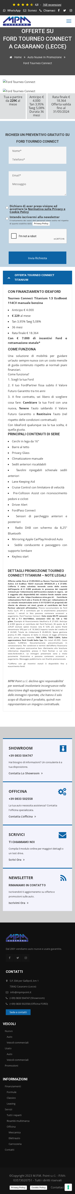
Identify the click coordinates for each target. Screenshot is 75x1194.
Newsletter (21, 877)
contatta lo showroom (24, 773)
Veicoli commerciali (17, 1042)
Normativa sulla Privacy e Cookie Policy (37, 210)
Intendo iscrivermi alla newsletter (35, 217)
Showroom (21, 748)
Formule (11, 1092)
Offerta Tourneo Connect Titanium (34, 277)
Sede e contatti (18, 1012)
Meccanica (15, 1132)
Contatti (9, 1149)
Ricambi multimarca (18, 1121)
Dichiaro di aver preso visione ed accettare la (37, 209)
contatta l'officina (21, 816)
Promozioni (11, 1065)
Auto (9, 1036)
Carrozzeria (15, 1144)
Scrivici (32, 10)
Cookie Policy (39, 1187)
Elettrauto (14, 1138)
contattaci (57, 1187)
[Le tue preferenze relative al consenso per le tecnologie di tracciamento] (68, 1187)
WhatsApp (14, 10)
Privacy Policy (41, 223)
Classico (11, 1098)
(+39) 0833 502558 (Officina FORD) (29, 1003)
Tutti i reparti (14, 1115)
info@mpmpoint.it (20, 992)
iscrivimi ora (17, 903)
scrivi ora (15, 859)
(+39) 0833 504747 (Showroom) (27, 998)
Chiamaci (49, 10)
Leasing (11, 1103)
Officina (18, 791)
